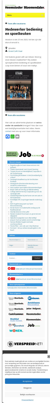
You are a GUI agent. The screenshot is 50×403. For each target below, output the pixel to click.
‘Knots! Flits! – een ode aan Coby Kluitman (24, 226)
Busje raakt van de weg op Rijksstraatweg (24, 190)
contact (8, 131)
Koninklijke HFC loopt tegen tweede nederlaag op (26, 201)
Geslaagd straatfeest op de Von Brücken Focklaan (24, 180)
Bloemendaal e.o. (15, 240)
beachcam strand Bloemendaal (28, 279)
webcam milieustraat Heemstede (29, 269)
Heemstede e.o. (33, 240)
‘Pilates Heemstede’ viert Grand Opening (24, 169)
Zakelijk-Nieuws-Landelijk (33, 246)
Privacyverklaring (27, 400)
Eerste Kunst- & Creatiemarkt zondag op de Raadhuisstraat (25, 209)
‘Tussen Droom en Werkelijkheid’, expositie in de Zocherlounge (25, 172)
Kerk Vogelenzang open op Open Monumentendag (21, 205)
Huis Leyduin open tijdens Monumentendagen (26, 188)
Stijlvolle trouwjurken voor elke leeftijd (23, 218)
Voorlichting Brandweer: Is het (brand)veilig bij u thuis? (26, 176)
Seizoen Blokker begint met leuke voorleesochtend (21, 223)
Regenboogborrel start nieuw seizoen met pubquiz (24, 166)
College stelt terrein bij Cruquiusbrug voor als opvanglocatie (26, 193)
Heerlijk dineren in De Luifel (19, 212)
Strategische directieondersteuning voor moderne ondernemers (24, 185)
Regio (11, 245)
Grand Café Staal (14, 51)
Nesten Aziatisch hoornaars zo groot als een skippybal (25, 215)
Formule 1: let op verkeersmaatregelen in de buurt (25, 229)
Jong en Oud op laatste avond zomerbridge (25, 220)
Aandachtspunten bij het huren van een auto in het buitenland (26, 197)
